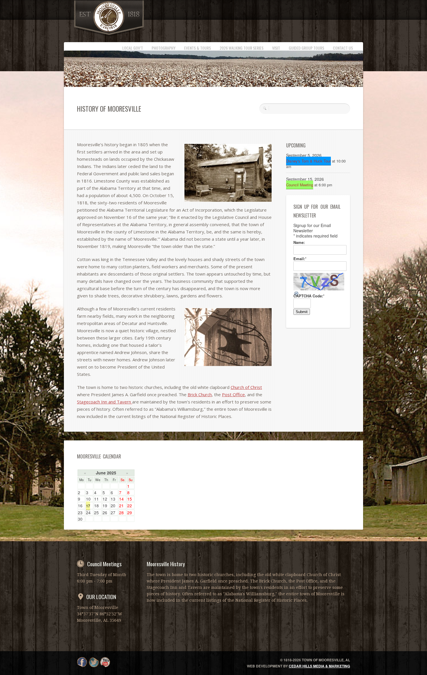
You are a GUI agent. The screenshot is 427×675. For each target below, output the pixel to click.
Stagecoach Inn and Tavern (104, 402)
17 (88, 505)
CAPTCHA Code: (308, 296)
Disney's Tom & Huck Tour (308, 161)
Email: (299, 258)
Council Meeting (299, 185)
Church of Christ (246, 387)
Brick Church (200, 394)
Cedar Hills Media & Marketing (319, 666)
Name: (299, 242)
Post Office (233, 394)
